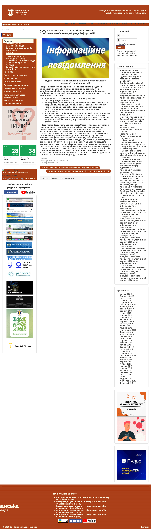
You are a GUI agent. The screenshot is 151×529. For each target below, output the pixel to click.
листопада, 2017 (128, 355)
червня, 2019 (126, 315)
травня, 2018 (126, 343)
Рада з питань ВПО (13, 100)
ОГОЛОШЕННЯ (99, 23)
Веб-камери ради (15, 46)
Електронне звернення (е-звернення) (19, 49)
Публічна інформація (14, 88)
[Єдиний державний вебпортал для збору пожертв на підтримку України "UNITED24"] (19, 288)
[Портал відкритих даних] (19, 252)
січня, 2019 (125, 326)
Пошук (8, 34)
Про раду (8, 72)
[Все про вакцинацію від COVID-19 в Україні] (19, 258)
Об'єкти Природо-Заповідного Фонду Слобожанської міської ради (20, 58)
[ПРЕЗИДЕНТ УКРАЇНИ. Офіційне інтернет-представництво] (19, 210)
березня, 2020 (127, 296)
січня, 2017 (125, 377)
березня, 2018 (127, 347)
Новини (9, 52)
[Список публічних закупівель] (19, 274)
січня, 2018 (125, 351)
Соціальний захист (13, 104)
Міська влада (10, 78)
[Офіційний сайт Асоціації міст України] (19, 245)
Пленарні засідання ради (16, 85)
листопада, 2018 (128, 330)
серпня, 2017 (126, 362)
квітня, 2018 (125, 345)
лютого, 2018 (126, 349)
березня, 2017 (127, 372)
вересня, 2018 (127, 334)
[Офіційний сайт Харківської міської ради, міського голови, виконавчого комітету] (19, 200)
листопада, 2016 (128, 381)
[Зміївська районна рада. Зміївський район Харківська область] (19, 233)
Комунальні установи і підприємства (15, 96)
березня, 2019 (127, 321)
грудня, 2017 (126, 353)
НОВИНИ (83, 23)
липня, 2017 (125, 364)
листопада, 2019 (128, 304)
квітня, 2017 (125, 370)
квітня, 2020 (126, 294)
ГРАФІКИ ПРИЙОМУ (121, 23)
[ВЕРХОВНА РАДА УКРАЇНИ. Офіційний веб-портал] (19, 215)
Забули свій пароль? (127, 55)
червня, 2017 (126, 366)
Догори (145, 527)
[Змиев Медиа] (19, 238)
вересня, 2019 (127, 309)
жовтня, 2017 (126, 357)
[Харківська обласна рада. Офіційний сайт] (19, 227)
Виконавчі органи (12, 92)
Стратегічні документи (15, 75)
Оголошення (12, 54)
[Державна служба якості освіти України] (19, 264)
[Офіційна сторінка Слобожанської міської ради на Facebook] (11, 192)
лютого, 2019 (126, 324)
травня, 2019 (126, 317)
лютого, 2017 (126, 374)
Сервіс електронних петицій (16, 64)
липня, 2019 (125, 313)
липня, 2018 (125, 338)
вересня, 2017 (127, 360)
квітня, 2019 (125, 319)
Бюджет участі (13, 44)
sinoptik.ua (29, 179)
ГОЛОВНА (70, 23)
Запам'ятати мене (127, 44)
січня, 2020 (125, 300)
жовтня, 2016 (126, 383)
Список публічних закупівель (20, 67)
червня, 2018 (126, 340)
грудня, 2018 (126, 328)
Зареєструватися (126, 51)
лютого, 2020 (126, 298)
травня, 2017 (126, 368)
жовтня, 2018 (126, 332)
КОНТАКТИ (141, 23)
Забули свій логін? (126, 53)
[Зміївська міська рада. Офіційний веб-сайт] (19, 205)
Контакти (11, 69)
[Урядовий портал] (19, 221)
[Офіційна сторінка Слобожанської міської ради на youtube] (28, 192)
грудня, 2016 (126, 379)
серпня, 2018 (126, 336)
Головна (8, 41)
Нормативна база (12, 82)
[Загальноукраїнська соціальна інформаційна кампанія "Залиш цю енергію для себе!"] (19, 346)
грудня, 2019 (126, 302)
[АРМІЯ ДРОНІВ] (19, 302)
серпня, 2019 (126, 311)
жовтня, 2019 (126, 307)
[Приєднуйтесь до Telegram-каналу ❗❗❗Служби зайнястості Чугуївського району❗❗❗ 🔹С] (19, 323)
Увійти (120, 47)
